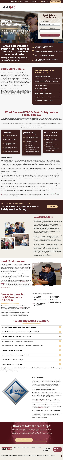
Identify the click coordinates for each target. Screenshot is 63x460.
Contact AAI (33, 447)
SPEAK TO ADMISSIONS (39, 440)
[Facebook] (61, 456)
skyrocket (21, 307)
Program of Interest (44, 21)
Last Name (53, 28)
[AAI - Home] (6, 450)
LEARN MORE (52, 206)
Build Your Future (41, 407)
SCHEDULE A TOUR (55, 1)
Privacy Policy (26, 447)
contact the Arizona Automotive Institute (31, 195)
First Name (42, 28)
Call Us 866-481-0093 (46, 449)
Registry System (41, 400)
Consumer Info (17, 447)
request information (23, 440)
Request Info (57, 449)
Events (39, 447)
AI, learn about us (27, 450)
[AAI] (9, 7)
